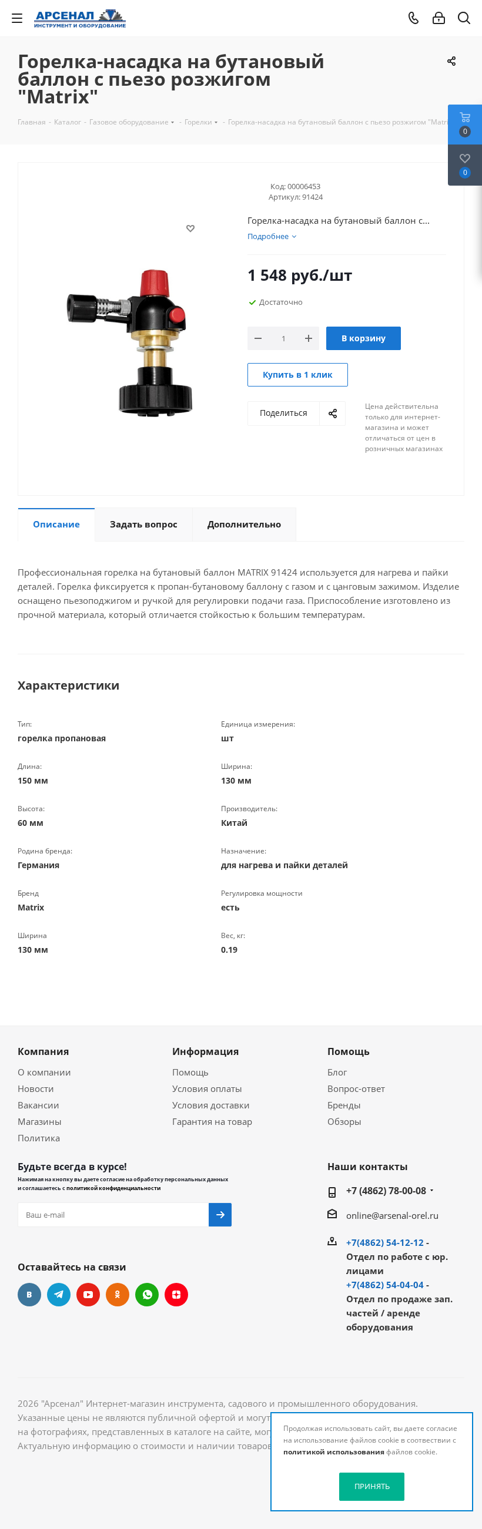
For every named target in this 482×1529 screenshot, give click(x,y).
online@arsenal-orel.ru (392, 1215)
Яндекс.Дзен (176, 1294)
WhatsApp (147, 1294)
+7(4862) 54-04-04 (385, 1285)
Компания (43, 1051)
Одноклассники (117, 1294)
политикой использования (333, 1452)
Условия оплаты (207, 1088)
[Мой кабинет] (439, 18)
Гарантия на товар (212, 1121)
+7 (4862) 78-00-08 (386, 1190)
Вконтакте (29, 1294)
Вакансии (38, 1105)
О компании (44, 1072)
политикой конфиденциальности (113, 1188)
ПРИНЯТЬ (372, 1486)
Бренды (344, 1105)
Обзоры (344, 1121)
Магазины (40, 1121)
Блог (337, 1072)
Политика (39, 1138)
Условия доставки (211, 1105)
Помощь (190, 1072)
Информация (205, 1051)
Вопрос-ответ (356, 1088)
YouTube (88, 1294)
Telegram (59, 1294)
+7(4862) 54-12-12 (385, 1242)
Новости (36, 1088)
